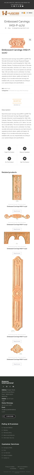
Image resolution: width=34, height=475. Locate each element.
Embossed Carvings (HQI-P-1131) (17, 248)
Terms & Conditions (23, 466)
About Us (21, 468)
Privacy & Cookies (9, 466)
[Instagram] (18, 6)
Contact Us (6, 458)
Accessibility (13, 468)
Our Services (6, 452)
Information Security (8, 437)
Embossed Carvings (14, 90)
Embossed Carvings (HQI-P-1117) (17, 336)
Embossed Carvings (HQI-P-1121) (17, 359)
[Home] (5, 28)
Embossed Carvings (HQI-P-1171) (20, 28)
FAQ (4, 450)
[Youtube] (22, 6)
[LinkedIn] (20, 6)
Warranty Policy (7, 432)
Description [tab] (17, 101)
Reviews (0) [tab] (17, 105)
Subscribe (9, 416)
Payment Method (7, 427)
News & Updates (7, 455)
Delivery (5, 430)
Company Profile (7, 447)
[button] (30, 39)
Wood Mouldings (23, 90)
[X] (12, 6)
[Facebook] (14, 6)
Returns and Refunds (8, 435)
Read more (17, 211)
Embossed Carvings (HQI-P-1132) (17, 206)
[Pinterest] (16, 6)
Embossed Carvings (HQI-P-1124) (17, 224)
